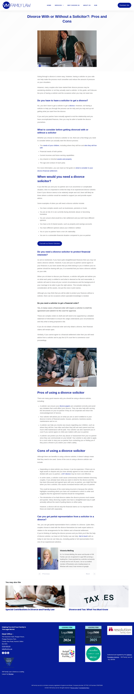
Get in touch (83, 536)
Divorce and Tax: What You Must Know (99, 599)
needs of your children (51, 145)
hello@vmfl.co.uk (7, 649)
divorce (72, 106)
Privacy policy (74, 688)
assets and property (64, 159)
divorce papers (65, 406)
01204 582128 (6, 646)
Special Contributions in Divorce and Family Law (35, 599)
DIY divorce (66, 474)
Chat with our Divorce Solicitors (49, 243)
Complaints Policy (84, 688)
